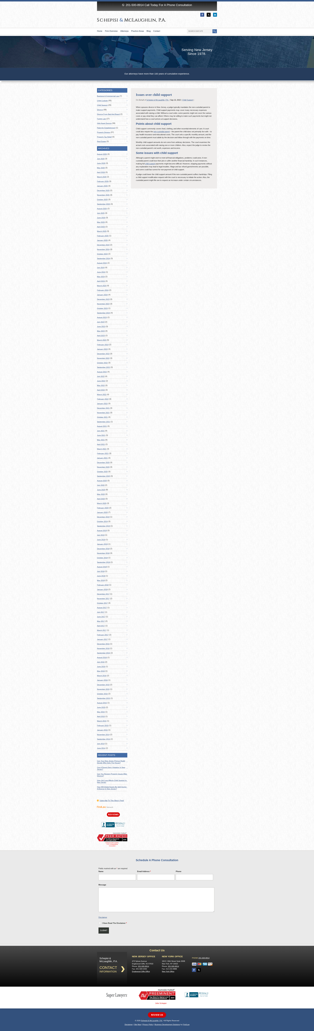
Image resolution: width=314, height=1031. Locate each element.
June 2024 (101, 272)
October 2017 (102, 603)
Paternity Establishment (106, 128)
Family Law (101, 119)
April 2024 (101, 281)
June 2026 (101, 163)
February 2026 (103, 181)
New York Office (168, 971)
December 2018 (103, 549)
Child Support (187, 100)
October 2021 (102, 417)
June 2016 (101, 667)
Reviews (113, 814)
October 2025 (102, 199)
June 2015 (101, 707)
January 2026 (102, 186)
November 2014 (103, 735)
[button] (311, 1013)
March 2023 (101, 340)
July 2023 (101, 322)
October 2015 (102, 694)
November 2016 (103, 648)
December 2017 (103, 594)
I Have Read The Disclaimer (114, 923)
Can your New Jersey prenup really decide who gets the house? (111, 762)
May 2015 (101, 712)
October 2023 (102, 308)
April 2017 (101, 626)
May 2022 (101, 385)
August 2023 (102, 317)
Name (100, 871)
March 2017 (101, 630)
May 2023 (101, 331)
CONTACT (108, 968)
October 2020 (102, 472)
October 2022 (102, 363)
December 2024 (103, 245)
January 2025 (102, 240)
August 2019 (102, 530)
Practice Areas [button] (137, 31)
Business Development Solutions (167, 1024)
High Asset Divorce (104, 123)
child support (150, 164)
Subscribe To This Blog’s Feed (111, 801)
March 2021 (101, 449)
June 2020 (101, 490)
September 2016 (103, 653)
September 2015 (103, 698)
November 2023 (103, 304)
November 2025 (103, 195)
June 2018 (101, 576)
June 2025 (101, 218)
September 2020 (103, 476)
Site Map (137, 1024)
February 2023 (103, 345)
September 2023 (103, 313)
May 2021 (101, 440)
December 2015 (103, 685)
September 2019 (103, 526)
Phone (178, 871)
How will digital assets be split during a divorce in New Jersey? (111, 788)
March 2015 (101, 721)
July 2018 (101, 571)
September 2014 (103, 739)
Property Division (103, 132)
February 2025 (103, 236)
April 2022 (101, 390)
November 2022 (103, 358)
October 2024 (102, 254)
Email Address (144, 871)
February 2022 (103, 399)
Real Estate (101, 141)
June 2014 (101, 748)
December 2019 (103, 517)
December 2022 (103, 354)
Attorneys (124, 31)
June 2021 (101, 435)
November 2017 (103, 599)
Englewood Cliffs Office (141, 971)
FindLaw (186, 1024)
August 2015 (102, 703)
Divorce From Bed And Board (108, 114)
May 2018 (101, 580)
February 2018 (103, 585)
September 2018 (103, 562)
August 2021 (102, 426)
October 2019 (102, 521)
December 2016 (103, 644)
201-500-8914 (135, 5)
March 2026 (101, 177)
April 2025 (101, 227)
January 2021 (102, 458)
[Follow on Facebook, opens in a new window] (202, 15)
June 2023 (101, 326)
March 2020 (101, 503)
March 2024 (101, 286)
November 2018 (103, 553)
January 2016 (102, 680)
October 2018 (102, 558)
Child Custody (102, 101)
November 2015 (103, 689)
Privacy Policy (148, 1024)
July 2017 (101, 612)
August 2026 (102, 154)
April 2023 (101, 336)
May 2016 (101, 671)
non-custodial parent (161, 132)
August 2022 (102, 372)
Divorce (100, 110)
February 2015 (103, 725)
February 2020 (103, 508)
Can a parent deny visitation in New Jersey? (111, 768)
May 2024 (101, 277)
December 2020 (103, 462)
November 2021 (103, 413)
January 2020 (102, 512)
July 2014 (101, 744)
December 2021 (103, 408)
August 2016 (102, 657)
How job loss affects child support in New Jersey (112, 781)
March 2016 (101, 676)
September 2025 (103, 204)
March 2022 (101, 394)
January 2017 (102, 639)
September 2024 (103, 258)
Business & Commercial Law (108, 96)
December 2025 (103, 190)
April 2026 (101, 172)
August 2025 (102, 209)
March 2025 (101, 231)
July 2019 (101, 535)
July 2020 (101, 485)
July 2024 (101, 268)
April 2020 (101, 499)
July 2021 (101, 431)
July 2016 (101, 662)
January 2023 (102, 349)
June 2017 (101, 617)
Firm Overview (111, 31)
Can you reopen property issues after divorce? (112, 775)
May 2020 (101, 494)
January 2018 (102, 589)
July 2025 (101, 213)
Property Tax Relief (104, 137)
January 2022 (102, 404)
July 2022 (101, 376)
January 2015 (102, 730)
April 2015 (101, 716)
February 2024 (103, 290)
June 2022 (101, 381)
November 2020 (103, 467)
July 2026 (101, 159)
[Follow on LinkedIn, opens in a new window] (215, 15)
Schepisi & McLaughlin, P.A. (157, 100)
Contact (156, 31)
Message (102, 885)
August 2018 (102, 567)
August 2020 (102, 481)
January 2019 (102, 544)
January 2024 (102, 295)
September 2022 (103, 367)
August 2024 (102, 263)
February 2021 (103, 453)
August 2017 (102, 608)
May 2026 (101, 168)
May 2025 (101, 222)
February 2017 (103, 635)
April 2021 (101, 444)
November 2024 (103, 249)
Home (99, 31)
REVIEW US (157, 1014)
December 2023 (103, 299)
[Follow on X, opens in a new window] (209, 15)
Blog (149, 31)
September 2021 (103, 422)
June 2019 (101, 540)
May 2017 (101, 621)
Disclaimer (102, 917)
